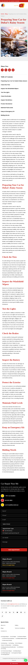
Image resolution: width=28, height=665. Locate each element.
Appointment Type (8, 528)
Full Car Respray (18, 643)
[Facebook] (2, 612)
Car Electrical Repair (21, 636)
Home (2, 14)
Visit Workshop (8, 530)
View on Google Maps (8, 565)
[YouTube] (17, 612)
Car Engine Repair (5, 636)
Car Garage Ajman (5, 654)
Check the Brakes (6, 96)
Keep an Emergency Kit (7, 111)
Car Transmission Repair (6, 651)
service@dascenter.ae (13, 604)
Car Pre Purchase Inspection (8, 638)
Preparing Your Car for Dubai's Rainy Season (14, 81)
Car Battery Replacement (21, 638)
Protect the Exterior (6, 104)
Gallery (16, 625)
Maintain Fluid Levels (7, 107)
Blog (6, 14)
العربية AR (16, 5)
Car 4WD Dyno (20, 647)
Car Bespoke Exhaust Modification (8, 647)
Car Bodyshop (4, 643)
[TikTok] (2, 616)
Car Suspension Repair (16, 652)
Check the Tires (5, 85)
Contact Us (4, 631)
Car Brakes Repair (17, 651)
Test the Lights (5, 92)
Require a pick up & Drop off (11, 533)
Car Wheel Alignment (5, 652)
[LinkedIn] (9, 612)
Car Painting (11, 643)
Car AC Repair (13, 636)
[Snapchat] (24, 612)
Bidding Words (5, 115)
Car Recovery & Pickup (7, 640)
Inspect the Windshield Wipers (10, 88)
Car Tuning (3, 648)
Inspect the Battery (6, 100)
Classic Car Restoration (6, 645)
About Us (3, 625)
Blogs (2, 628)
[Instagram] (6, 612)
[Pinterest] (21, 612)
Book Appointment (14, 550)
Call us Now (15, 663)
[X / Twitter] (13, 612)
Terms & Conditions (20, 628)
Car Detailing (15, 645)
